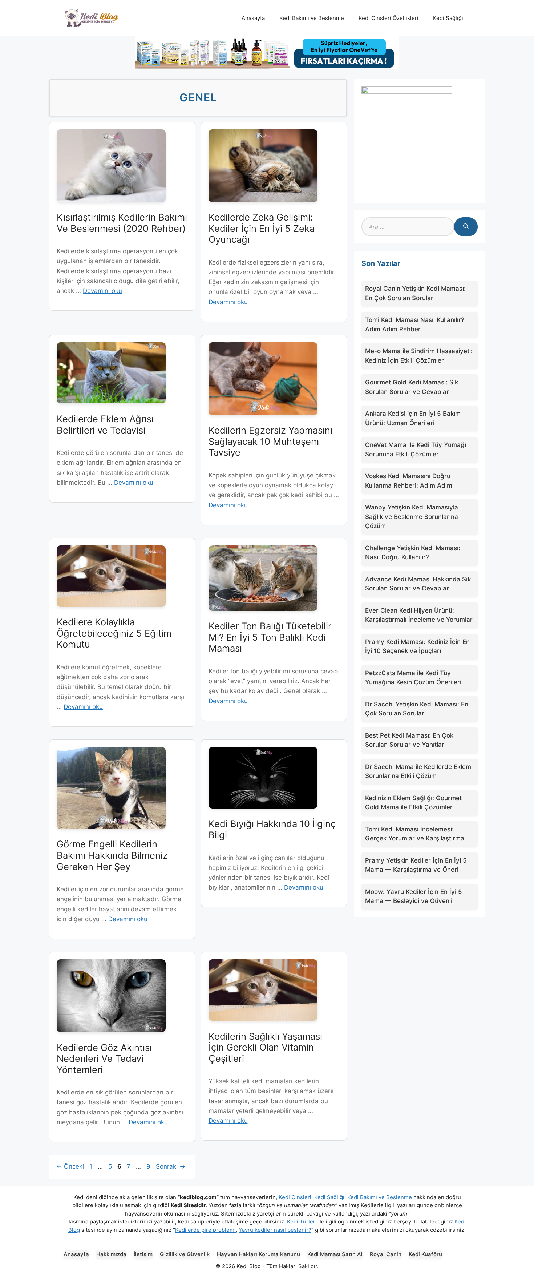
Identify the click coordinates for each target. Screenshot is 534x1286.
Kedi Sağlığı (448, 18)
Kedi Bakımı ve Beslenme (311, 18)
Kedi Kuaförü (425, 1254)
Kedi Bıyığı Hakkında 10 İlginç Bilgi (272, 829)
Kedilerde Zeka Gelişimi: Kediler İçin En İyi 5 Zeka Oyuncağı (262, 228)
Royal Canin (385, 1254)
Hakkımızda (111, 1254)
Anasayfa (253, 18)
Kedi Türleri (302, 1221)
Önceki (70, 1166)
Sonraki (170, 1166)
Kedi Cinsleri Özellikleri (388, 18)
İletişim (143, 1254)
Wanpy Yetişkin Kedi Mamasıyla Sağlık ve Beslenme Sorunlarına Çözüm (411, 516)
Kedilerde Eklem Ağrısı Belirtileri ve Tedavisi (105, 424)
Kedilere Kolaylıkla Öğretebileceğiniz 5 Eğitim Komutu (114, 633)
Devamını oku (102, 290)
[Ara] (466, 226)
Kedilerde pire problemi (205, 1229)
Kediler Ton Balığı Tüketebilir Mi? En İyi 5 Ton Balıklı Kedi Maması (270, 637)
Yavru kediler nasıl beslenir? (275, 1229)
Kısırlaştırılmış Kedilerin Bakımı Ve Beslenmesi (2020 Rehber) (122, 222)
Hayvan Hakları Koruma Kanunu (258, 1254)
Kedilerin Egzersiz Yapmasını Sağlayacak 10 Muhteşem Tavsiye (270, 441)
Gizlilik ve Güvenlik (185, 1254)
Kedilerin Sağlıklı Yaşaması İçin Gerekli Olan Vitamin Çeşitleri (265, 1047)
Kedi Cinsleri (295, 1197)
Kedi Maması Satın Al (335, 1254)
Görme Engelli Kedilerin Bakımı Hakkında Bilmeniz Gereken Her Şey (112, 855)
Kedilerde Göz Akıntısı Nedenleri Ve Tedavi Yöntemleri (104, 1058)
